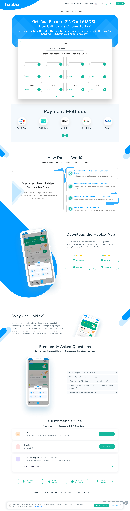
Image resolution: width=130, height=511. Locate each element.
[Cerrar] (120, 505)
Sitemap (54, 492)
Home (67, 3)
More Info (115, 505)
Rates (73, 3)
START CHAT (107, 434)
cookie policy (38, 506)
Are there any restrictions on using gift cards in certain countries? (91, 386)
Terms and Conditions (67, 492)
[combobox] (69, 466)
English (100, 3)
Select (65, 44)
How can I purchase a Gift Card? (82, 372)
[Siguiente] (73, 96)
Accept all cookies (101, 505)
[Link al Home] (14, 4)
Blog (46, 492)
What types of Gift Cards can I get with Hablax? (88, 381)
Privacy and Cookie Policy (87, 492)
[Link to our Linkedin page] (126, 503)
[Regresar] (21, 42)
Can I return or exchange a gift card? (83, 392)
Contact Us (89, 3)
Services (80, 3)
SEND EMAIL (107, 446)
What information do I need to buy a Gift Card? (88, 377)
